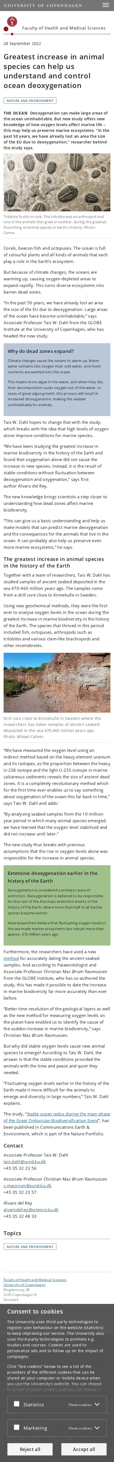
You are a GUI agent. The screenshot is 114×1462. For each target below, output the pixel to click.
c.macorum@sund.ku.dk (27, 1185)
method (11, 958)
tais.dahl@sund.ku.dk (25, 1161)
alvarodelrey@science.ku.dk (31, 1209)
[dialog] (57, 1383)
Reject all (30, 1449)
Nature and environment (30, 100)
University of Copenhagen (24, 1284)
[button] (105, 5)
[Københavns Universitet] (10, 26)
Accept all (84, 1449)
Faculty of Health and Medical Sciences (35, 1279)
